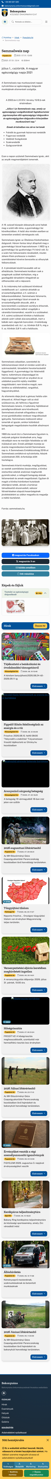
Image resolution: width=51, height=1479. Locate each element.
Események (7, 1409)
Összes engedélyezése (36, 1473)
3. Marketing (31, 1465)
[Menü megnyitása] (46, 22)
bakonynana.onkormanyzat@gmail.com (22, 6)
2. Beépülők (20, 1465)
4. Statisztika (43, 1465)
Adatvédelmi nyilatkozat (14, 1432)
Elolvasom (37, 686)
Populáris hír (28, 37)
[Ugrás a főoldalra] (5, 13)
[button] (15, 606)
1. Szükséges (8, 1465)
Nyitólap (7, 37)
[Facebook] (5, 22)
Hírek (17, 37)
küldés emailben (26, 567)
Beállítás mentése (13, 1473)
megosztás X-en (26, 561)
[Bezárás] (48, 1440)
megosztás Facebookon (26, 555)
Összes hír (40, 626)
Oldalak (6, 1417)
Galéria (5, 1422)
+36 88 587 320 (12, 2)
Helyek (5, 1413)
